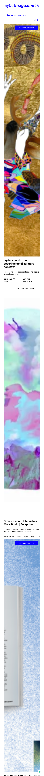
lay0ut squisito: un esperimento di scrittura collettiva (19, 264)
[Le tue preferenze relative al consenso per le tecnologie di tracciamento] (40, 772)
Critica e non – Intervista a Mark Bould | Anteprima (20, 523)
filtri (36, 20)
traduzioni (30, 288)
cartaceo (22, 27)
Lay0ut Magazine (27, 280)
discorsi (31, 27)
